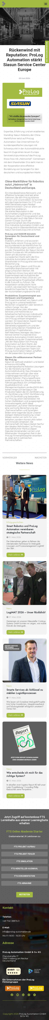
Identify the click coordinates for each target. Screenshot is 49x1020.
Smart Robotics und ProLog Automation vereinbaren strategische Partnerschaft (22, 529)
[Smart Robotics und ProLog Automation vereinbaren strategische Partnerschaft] (25, 497)
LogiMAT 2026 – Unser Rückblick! (26, 612)
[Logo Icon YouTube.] (18, 996)
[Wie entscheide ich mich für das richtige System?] (25, 743)
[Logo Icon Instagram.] (30, 996)
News (9, 608)
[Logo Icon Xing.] (35, 996)
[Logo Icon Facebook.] (13, 996)
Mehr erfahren (14, 554)
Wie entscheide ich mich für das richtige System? (25, 774)
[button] (46, 4)
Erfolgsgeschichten (15, 522)
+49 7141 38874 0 (11, 921)
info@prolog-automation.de (17, 932)
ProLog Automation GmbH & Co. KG (32, 1015)
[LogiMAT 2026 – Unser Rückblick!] (25, 583)
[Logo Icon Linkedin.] (24, 996)
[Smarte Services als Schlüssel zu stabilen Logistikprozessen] (25, 660)
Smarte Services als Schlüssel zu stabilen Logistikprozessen (25, 691)
